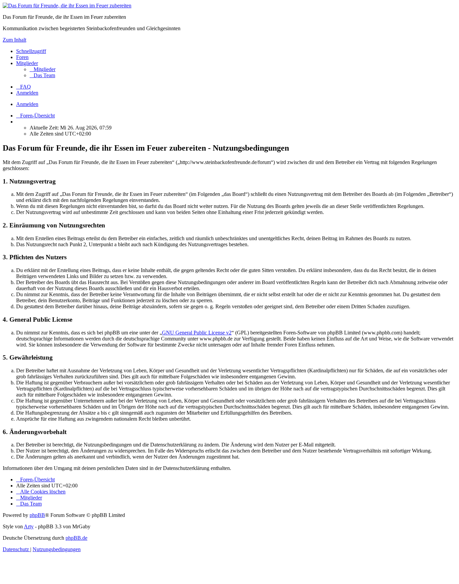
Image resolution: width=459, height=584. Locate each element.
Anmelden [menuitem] (27, 93)
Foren (22, 57)
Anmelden (27, 104)
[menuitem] (42, 69)
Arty (29, 526)
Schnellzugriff (31, 51)
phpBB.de (76, 538)
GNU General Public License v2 (197, 332)
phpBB (37, 515)
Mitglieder (27, 63)
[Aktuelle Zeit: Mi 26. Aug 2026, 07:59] (18, 121)
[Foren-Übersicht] (67, 5)
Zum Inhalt (14, 40)
